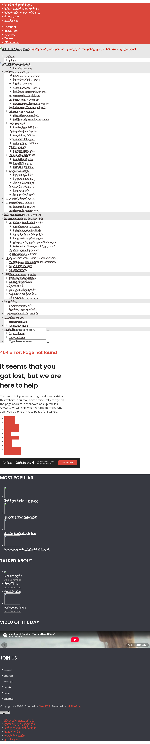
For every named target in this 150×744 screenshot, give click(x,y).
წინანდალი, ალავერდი (26, 76)
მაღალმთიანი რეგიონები (23, 313)
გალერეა (9, 317)
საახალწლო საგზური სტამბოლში (27, 549)
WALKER (44, 706)
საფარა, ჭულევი (22, 178)
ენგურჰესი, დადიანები (26, 100)
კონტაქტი (11, 20)
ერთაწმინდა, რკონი (25, 131)
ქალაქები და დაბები (20, 305)
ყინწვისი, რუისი (22, 135)
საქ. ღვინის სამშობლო (26, 254)
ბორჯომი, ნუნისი (23, 174)
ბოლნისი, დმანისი (24, 151)
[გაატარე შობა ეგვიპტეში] (12, 513)
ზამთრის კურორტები (25, 246)
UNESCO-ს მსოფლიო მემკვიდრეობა (34, 262)
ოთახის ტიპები (14, 735)
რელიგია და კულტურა (26, 226)
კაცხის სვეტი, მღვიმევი (26, 103)
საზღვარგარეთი (13, 214)
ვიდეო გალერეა (18, 325)
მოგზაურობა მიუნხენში (20, 533)
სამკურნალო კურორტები (28, 238)
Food (7, 434)
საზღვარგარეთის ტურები (21, 9)
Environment (12, 449)
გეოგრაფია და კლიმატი (27, 215)
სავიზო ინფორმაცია (18, 5)
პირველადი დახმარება (22, 277)
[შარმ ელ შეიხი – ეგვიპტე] (12, 497)
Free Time (11, 584)
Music (8, 441)
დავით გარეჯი (21, 72)
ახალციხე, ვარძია (23, 182)
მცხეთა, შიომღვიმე (24, 194)
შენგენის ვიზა (16, 285)
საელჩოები (12, 732)
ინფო (9, 258)
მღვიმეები (19, 242)
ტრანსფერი (12, 591)
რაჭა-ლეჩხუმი (17, 139)
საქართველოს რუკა (20, 266)
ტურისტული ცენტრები (21, 293)
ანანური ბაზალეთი (24, 198)
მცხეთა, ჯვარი (21, 190)
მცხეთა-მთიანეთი (19, 186)
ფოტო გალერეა (18, 321)
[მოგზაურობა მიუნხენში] (12, 529)
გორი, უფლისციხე (23, 111)
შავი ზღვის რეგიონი (20, 210)
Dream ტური (13, 576)
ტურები (10, 56)
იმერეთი (14, 99)
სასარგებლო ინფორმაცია (22, 12)
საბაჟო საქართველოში (22, 274)
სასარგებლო (16, 297)
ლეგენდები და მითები (26, 250)
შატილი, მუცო (21, 206)
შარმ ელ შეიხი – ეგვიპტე (21, 501)
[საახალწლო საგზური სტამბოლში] (12, 545)
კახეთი (13, 60)
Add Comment (12, 579)
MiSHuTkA (74, 706)
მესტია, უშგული (22, 166)
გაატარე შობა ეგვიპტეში (20, 517)
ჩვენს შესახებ (16, 318)
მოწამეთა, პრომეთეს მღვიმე (30, 107)
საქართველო (12, 218)
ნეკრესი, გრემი (22, 79)
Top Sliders (11, 438)
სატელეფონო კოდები (19, 720)
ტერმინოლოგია (18, 270)
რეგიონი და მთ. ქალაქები (28, 218)
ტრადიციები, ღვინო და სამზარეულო (34, 242)
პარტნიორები (17, 337)
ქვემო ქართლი (17, 147)
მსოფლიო (11, 16)
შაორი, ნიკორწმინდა (25, 143)
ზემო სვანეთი (16, 163)
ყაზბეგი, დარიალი (23, 202)
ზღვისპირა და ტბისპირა (23, 309)
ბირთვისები (20, 159)
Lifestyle (9, 418)
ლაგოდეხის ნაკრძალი (26, 95)
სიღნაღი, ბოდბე (22, 68)
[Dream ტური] (5, 572)
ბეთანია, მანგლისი (24, 155)
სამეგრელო (16, 111)
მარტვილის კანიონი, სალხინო (31, 119)
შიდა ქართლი (17, 123)
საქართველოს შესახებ (22, 222)
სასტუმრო (10, 301)
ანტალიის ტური (15, 607)
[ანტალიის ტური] (12, 603)
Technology (11, 426)
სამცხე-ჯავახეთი (18, 170)
